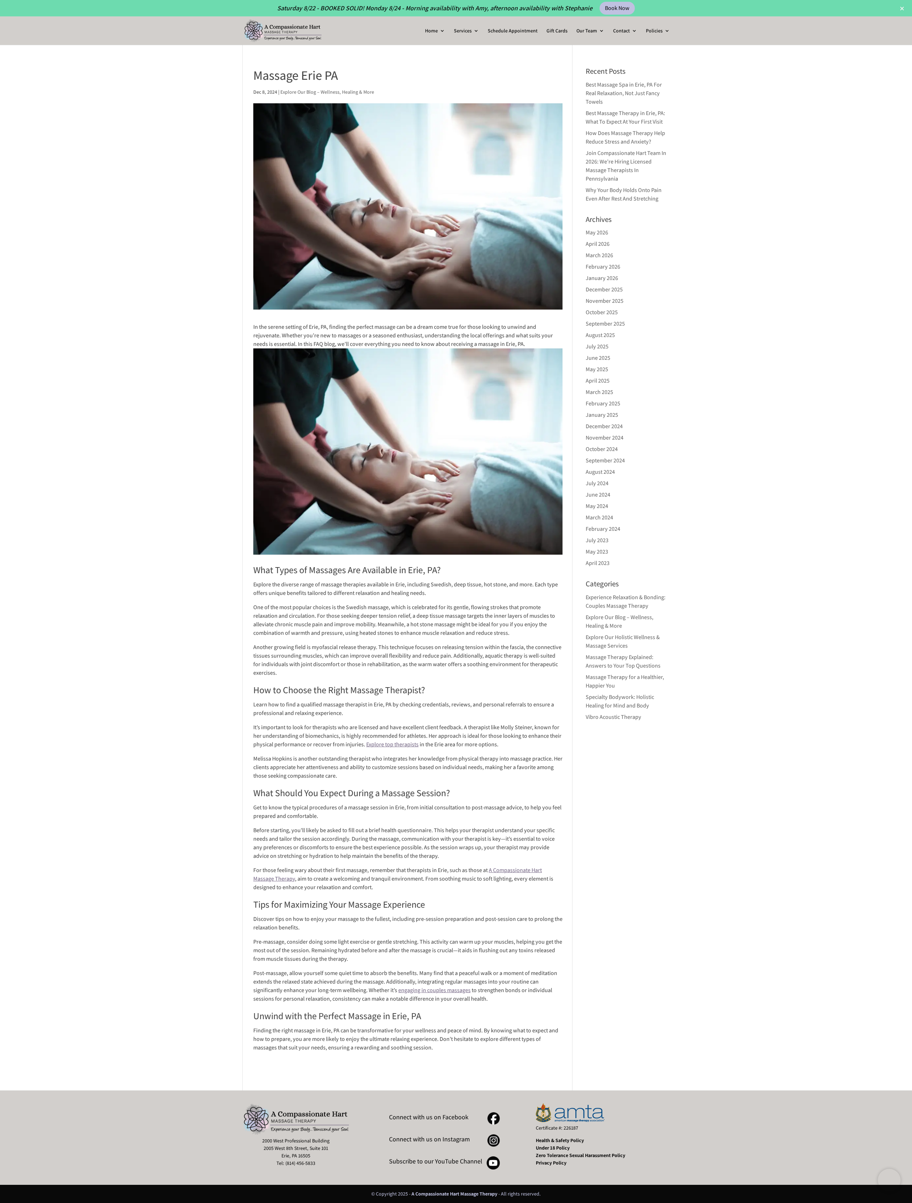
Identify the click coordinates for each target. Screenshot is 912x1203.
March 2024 (599, 517)
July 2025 (597, 346)
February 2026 (603, 266)
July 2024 (597, 483)
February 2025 (603, 403)
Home (431, 31)
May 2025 (597, 369)
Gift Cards (557, 31)
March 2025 (599, 392)
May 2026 (597, 232)
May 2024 (597, 506)
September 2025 (605, 323)
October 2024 (602, 449)
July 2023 (597, 540)
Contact (621, 31)
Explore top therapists (392, 744)
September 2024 (605, 460)
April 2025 (598, 380)
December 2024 (604, 426)
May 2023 (597, 551)
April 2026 (598, 244)
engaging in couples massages (434, 990)
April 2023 (598, 563)
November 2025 (604, 301)
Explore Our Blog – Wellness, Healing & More (327, 92)
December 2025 (604, 289)
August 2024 (600, 472)
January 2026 (602, 278)
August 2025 (600, 335)
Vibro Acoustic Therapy (613, 717)
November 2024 (604, 437)
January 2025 (602, 415)
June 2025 (598, 358)
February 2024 (603, 529)
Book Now (617, 8)
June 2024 (598, 494)
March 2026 (599, 255)
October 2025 (602, 312)
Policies (654, 31)
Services (463, 31)
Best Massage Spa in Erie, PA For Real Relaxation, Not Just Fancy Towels (624, 93)
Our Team (586, 31)
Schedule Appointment (513, 31)
